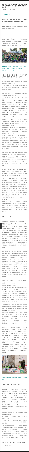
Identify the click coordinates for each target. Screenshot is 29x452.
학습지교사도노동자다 (8, 442)
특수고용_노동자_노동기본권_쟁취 (19, 442)
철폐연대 (6, 445)
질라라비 (10, 445)
